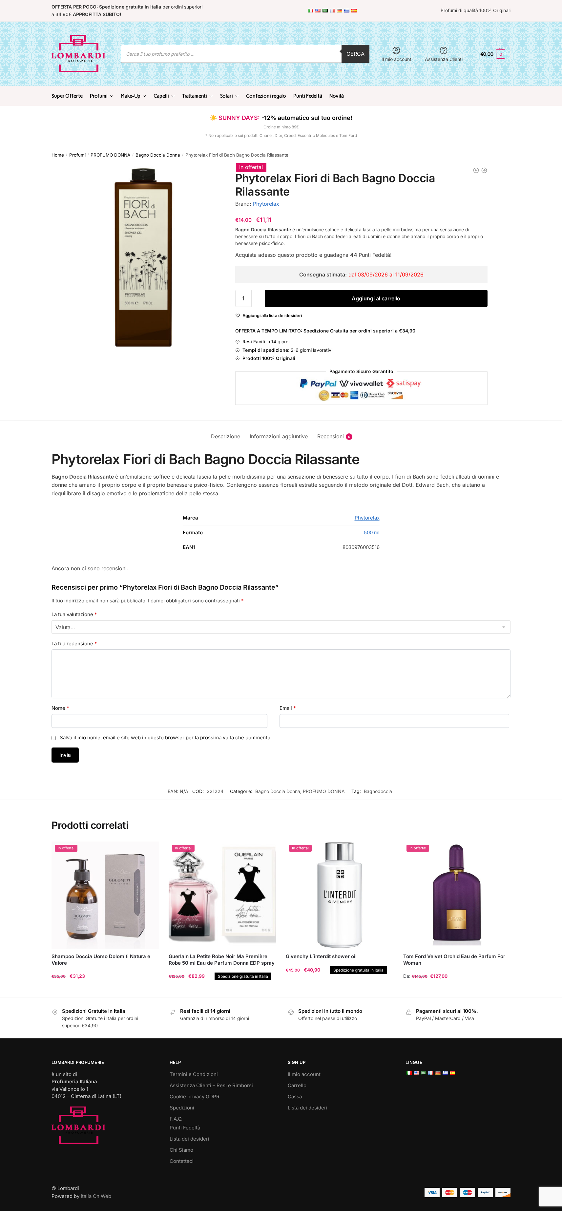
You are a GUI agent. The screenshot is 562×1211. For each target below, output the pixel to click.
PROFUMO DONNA (110, 155)
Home (58, 155)
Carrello (297, 1085)
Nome (60, 708)
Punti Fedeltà (185, 1128)
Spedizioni (182, 1108)
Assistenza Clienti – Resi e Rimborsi (211, 1085)
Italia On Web (96, 1196)
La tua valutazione (74, 614)
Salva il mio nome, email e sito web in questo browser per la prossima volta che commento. (166, 737)
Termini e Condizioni (194, 1074)
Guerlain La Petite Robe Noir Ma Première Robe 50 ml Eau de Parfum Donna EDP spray (222, 959)
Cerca (355, 53)
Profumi (77, 155)
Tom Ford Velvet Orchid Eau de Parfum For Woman (454, 959)
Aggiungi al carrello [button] (105, 989)
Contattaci (182, 1161)
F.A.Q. (176, 1119)
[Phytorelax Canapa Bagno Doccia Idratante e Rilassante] (476, 170)
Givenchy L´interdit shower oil (321, 956)
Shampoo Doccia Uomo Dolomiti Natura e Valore (101, 959)
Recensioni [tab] (330, 436)
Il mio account (396, 59)
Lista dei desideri (189, 1139)
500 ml (372, 532)
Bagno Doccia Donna (157, 155)
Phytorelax (266, 203)
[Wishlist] (149, 851)
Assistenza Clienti (444, 59)
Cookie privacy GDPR (194, 1096)
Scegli (457, 989)
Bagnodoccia (378, 791)
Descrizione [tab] (225, 436)
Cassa (295, 1096)
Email (288, 708)
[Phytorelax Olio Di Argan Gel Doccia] (484, 170)
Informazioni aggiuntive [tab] (279, 436)
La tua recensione (74, 643)
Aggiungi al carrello (376, 298)
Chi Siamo (181, 1150)
